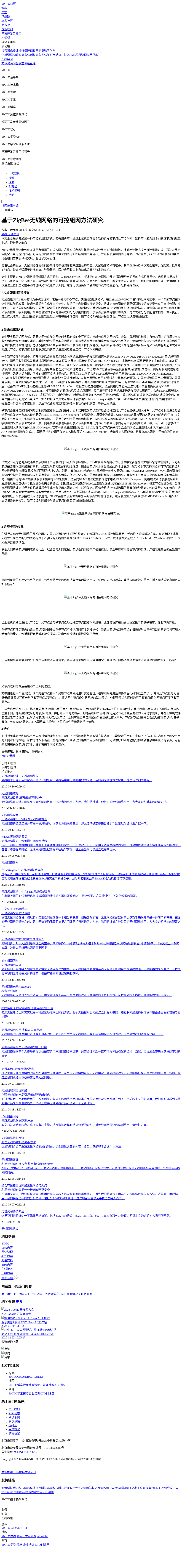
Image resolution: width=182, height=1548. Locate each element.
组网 (10, 960)
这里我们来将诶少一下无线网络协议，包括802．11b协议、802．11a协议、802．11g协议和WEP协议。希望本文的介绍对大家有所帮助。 (86, 1215)
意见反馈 (14, 1421)
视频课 (5, 50)
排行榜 (22, 50)
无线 (12, 755)
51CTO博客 (16, 1384)
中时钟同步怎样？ (22, 939)
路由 (10, 1116)
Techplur (38, 1376)
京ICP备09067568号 (26, 1452)
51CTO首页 (8, 3)
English (13, 1425)
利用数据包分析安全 (25, 1189)
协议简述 (12, 1211)
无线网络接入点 (37, 1185)
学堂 (4, 12)
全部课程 (7, 54)
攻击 (9, 990)
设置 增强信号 (21, 797)
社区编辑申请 (9, 205)
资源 (10, 63)
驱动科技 (52, 1487)
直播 (33, 63)
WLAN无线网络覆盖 (14, 836)
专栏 (27, 63)
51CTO (13, 1376)
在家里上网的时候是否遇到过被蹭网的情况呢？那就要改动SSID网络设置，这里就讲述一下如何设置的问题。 (69, 895)
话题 (11, 182)
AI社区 (13, 186)
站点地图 (14, 1417)
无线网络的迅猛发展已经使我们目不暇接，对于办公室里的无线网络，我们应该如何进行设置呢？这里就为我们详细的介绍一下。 (82, 1034)
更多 (19, 1302)
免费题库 (92, 54)
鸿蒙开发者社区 (11, 33)
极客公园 (151, 1487)
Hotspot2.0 (24, 986)
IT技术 (65, 54)
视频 (11, 177)
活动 (11, 194)
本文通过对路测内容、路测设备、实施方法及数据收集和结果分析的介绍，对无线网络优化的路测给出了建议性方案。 (75, 1124)
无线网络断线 (9, 1159)
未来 (11, 965)
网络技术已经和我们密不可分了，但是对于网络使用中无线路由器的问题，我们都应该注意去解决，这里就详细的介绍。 (76, 780)
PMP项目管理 (78, 54)
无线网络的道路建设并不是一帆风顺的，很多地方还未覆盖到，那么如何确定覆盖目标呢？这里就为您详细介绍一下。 (75, 823)
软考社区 (7, 20)
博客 (4, 8)
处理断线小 (18, 1142)
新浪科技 (7, 1487)
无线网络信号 (9, 862)
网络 (15, 1116)
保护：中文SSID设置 (25, 891)
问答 (15, 63)
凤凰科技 (41, 1487)
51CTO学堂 (16, 1393)
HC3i (30, 1376)
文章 (4, 63)
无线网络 (7, 986)
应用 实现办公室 (21, 1029)
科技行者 (64, 1487)
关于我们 (14, 1409)
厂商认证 (55, 54)
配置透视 (15, 913)
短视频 (31, 50)
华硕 (4, 1116)
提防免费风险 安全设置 (27, 1008)
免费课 (5, 25)
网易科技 (30, 1487)
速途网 (104, 1487)
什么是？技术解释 (22, 870)
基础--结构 (17, 1068)
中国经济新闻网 (119, 1487)
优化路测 (17, 1120)
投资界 (29, 1492)
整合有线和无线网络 (14, 1185)
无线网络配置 (9, 815)
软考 (24, 54)
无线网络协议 (9, 1228)
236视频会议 (165, 1487)
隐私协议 (14, 1433)
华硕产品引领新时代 (25, 1094)
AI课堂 (5, 37)
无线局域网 (8, 1090)
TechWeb (75, 1487)
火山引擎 (48, 1492)
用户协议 (14, 1429)
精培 (26, 1393)
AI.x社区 (59, 1384)
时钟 (4, 960)
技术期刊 (14, 190)
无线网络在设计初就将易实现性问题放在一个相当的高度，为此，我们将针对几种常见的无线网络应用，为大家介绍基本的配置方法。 (85, 801)
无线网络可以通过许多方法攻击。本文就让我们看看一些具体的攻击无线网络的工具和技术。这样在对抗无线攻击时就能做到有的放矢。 (86, 995)
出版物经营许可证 (25, 1472)
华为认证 (44, 54)
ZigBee (5, 755)
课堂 (21, 63)
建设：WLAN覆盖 (24, 819)
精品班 (5, 16)
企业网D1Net (17, 1492)
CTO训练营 (47, 1393)
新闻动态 (14, 1413)
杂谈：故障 (19, 776)
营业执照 (7, 1472)
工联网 (141, 1487)
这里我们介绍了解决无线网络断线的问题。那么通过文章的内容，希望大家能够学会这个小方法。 (62, 1146)
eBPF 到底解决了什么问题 (76, 1294)
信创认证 (33, 54)
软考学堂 (49, 50)
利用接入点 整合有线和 (27, 1163)
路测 (21, 1138)
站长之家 (94, 1487)
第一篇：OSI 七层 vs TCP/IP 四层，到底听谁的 (30, 1294)
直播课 (40, 50)
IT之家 (133, 1487)
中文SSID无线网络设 (14, 909)
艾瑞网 (84, 1487)
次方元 (38, 1492)
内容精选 (14, 173)
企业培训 (7, 29)
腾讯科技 (18, 1487)
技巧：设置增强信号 (25, 840)
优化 (15, 1138)
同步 (15, 960)
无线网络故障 (9, 793)
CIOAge (22, 1376)
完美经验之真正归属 (24, 1047)
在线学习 (7, 59)
